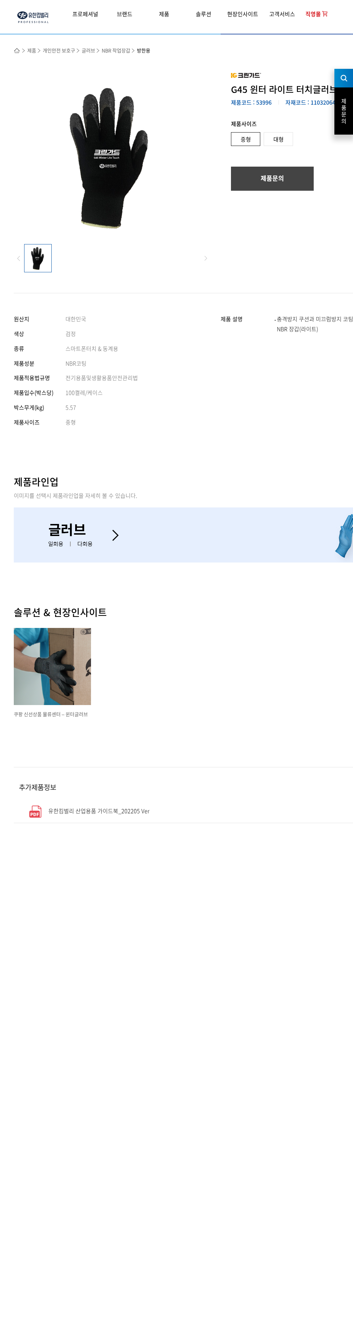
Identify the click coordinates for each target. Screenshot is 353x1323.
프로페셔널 (85, 14)
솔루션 (203, 14)
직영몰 (313, 14)
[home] (17, 50)
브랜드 (124, 14)
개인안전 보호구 (59, 50)
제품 (164, 14)
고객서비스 (282, 14)
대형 (278, 139)
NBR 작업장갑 (116, 50)
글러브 (88, 50)
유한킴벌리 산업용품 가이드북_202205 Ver (99, 811)
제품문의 (272, 178)
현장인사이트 (242, 14)
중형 (246, 139)
